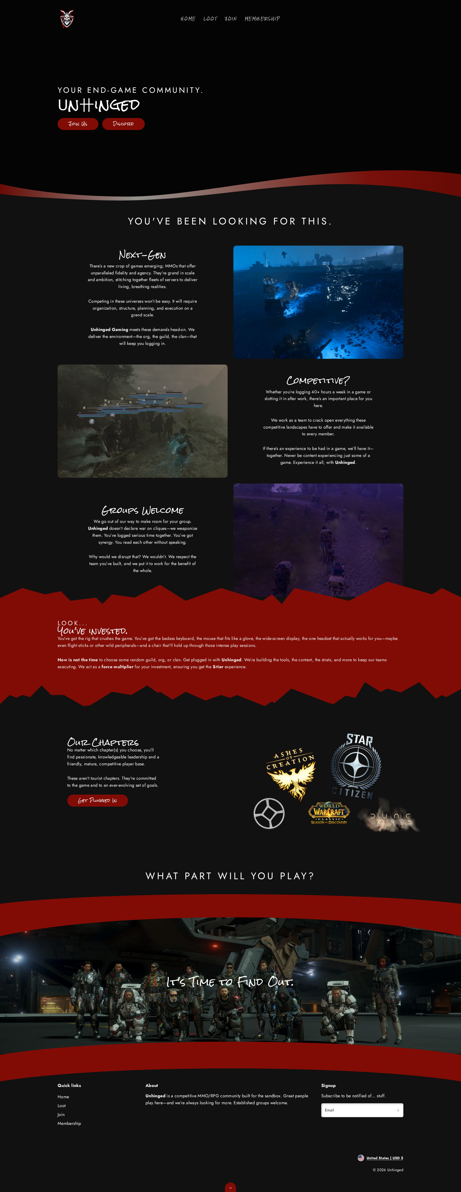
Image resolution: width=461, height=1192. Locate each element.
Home (188, 18)
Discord (123, 124)
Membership (262, 18)
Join (231, 18)
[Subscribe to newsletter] (398, 1110)
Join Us (78, 124)
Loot (210, 18)
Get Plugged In (97, 800)
